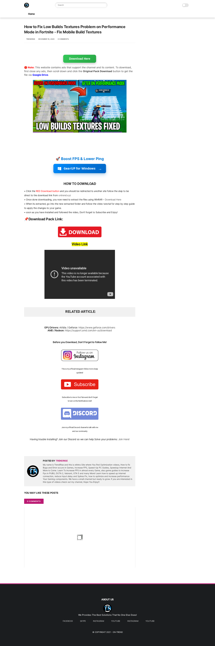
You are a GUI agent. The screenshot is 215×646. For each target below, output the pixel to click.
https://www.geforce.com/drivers (97, 327)
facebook (68, 621)
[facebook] (26, 449)
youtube (115, 621)
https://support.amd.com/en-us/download (88, 330)
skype (83, 621)
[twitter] (32, 449)
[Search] (104, 5)
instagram (98, 621)
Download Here (79, 58)
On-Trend (118, 632)
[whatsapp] (38, 449)
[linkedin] (50, 449)
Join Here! (124, 439)
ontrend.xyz (65, 195)
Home (31, 13)
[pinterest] (44, 449)
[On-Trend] (26, 6)
